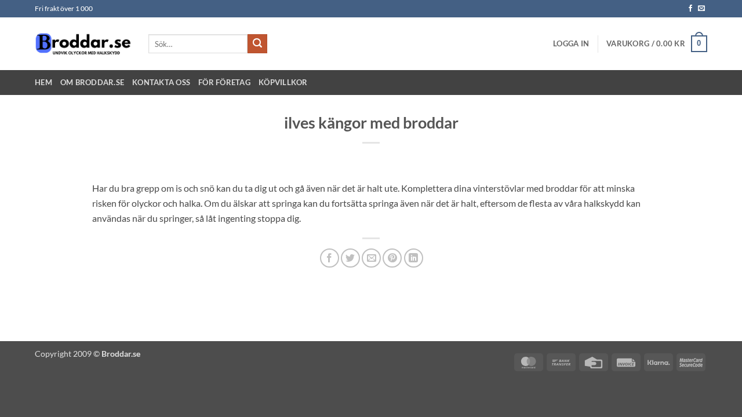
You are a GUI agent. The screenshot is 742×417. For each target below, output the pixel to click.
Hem (43, 82)
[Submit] (257, 44)
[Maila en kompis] (371, 258)
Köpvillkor (283, 82)
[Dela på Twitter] (350, 258)
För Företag (224, 82)
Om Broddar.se (92, 82)
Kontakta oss (161, 82)
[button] (571, 43)
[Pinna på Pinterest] (392, 258)
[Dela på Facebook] (329, 258)
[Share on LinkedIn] (413, 258)
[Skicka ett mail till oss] (701, 9)
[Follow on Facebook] (690, 9)
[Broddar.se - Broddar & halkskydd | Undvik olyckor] (83, 43)
